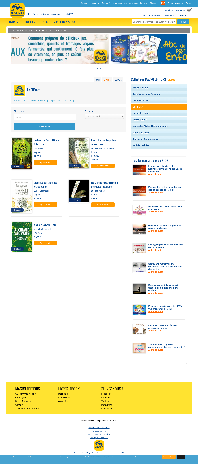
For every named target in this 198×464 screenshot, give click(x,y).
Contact (183, 15)
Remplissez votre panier (174, 10)
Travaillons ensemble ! (27, 408)
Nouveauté (64, 397)
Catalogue (20, 397)
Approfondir (45, 162)
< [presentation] (97, 68)
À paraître (55, 100)
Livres (12, 22)
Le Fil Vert (60, 30)
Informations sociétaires (99, 427)
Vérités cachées (141, 145)
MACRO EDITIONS (42, 30)
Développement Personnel (147, 93)
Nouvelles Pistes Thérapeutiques (150, 126)
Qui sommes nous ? (151, 15)
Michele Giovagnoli (42, 229)
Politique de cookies (99, 437)
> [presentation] (100, 68)
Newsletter (170, 15)
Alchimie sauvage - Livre (45, 225)
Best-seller (63, 393)
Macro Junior (139, 119)
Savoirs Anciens (141, 132)
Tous (97, 79)
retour (68, 100)
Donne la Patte (140, 100)
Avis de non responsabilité (99, 434)
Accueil (17, 30)
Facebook (106, 393)
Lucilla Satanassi (98, 148)
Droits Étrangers (23, 401)
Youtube (105, 401)
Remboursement (99, 431)
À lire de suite (155, 174)
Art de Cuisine (140, 87)
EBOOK (118, 79)
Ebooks (29, 22)
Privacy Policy (169, 456)
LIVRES (107, 79)
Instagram (106, 404)
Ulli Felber (38, 148)
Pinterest (106, 397)
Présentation (20, 100)
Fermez (181, 456)
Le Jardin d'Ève (140, 113)
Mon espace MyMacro (64, 22)
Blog (45, 22)
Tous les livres (38, 100)
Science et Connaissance (146, 139)
